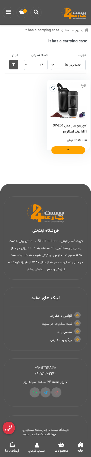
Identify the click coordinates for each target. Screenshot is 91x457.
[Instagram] (56, 392)
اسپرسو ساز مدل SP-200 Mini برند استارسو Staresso (70, 128)
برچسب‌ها (72, 30)
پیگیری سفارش (61, 340)
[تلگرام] (45, 392)
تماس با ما (64, 332)
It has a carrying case (42, 30)
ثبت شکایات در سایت (56, 324)
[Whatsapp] (35, 392)
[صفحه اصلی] (86, 31)
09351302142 (45, 374)
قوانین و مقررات (61, 316)
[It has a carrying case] (45, 213)
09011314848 (45, 368)
